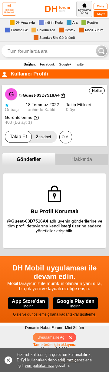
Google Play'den (75, 303)
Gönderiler (29, 159)
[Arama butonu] (101, 50)
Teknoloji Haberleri (9, 11)
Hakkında (81, 159)
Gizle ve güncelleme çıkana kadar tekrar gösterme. (54, 314)
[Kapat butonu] (72, 337)
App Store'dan (28, 303)
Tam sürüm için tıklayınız (54, 345)
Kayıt (100, 13)
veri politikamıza (39, 365)
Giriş (100, 6)
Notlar (97, 91)
